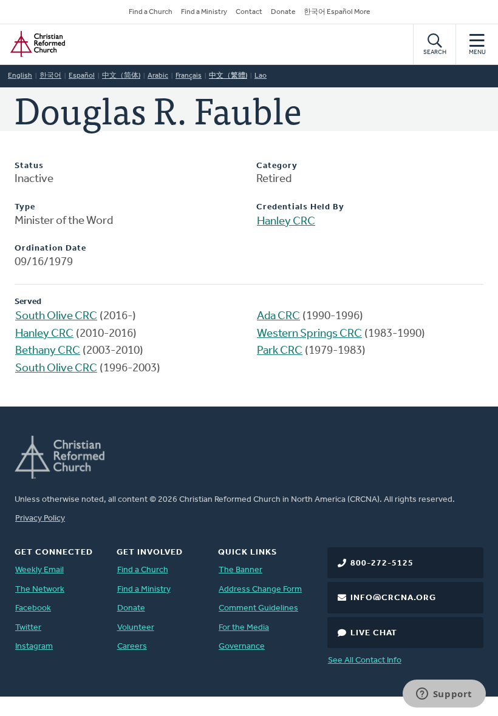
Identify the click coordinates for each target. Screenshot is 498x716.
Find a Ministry (204, 12)
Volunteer (135, 627)
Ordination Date (50, 248)
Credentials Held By (300, 207)
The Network (39, 589)
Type (25, 207)
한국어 (50, 75)
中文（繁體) (228, 75)
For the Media (244, 627)
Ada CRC (278, 316)
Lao (260, 75)
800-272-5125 (382, 563)
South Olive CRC (56, 316)
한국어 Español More (337, 12)
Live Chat (373, 633)
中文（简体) (121, 75)
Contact (249, 12)
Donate (283, 12)
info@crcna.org (393, 598)
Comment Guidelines (258, 608)
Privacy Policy (40, 518)
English (20, 75)
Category (277, 166)
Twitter (28, 627)
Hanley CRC (286, 222)
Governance (242, 646)
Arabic (158, 75)
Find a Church (150, 12)
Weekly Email (39, 570)
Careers (132, 646)
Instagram (34, 646)
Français (189, 75)
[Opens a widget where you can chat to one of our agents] (444, 695)
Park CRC (279, 351)
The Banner (240, 570)
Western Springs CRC (309, 334)
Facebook (33, 608)
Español (82, 75)
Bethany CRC (47, 351)
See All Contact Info (364, 660)
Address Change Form (260, 589)
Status (29, 166)
